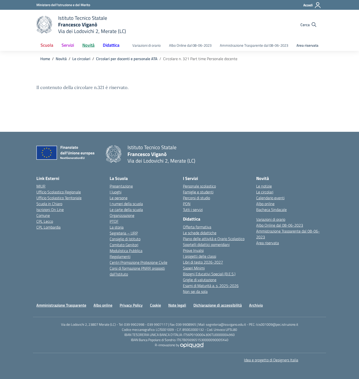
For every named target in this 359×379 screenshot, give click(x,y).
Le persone (118, 198)
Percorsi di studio (196, 198)
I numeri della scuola (126, 204)
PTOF (114, 221)
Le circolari (264, 192)
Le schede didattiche (199, 233)
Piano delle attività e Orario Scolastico (213, 239)
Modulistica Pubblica (126, 251)
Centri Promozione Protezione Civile (138, 262)
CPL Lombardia (48, 227)
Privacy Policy (131, 305)
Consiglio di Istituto (125, 239)
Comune (43, 215)
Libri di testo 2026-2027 (203, 262)
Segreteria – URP (124, 233)
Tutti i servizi (193, 209)
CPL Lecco (44, 221)
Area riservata (307, 45)
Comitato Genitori (124, 245)
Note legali (177, 305)
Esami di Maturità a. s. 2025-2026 (211, 286)
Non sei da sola (195, 291)
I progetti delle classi (199, 256)
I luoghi (115, 192)
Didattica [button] (111, 45)
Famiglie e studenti (198, 192)
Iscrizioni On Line (50, 209)
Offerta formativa (197, 227)
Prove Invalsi (193, 250)
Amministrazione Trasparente (61, 305)
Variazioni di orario (146, 45)
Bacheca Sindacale (271, 209)
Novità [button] (88, 45)
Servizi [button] (68, 45)
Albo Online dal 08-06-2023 (190, 45)
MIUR (40, 186)
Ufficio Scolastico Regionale (58, 192)
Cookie (155, 305)
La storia (117, 227)
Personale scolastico (199, 186)
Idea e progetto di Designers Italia (271, 360)
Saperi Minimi (194, 268)
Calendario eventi (270, 198)
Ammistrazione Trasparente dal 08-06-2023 (254, 45)
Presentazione (121, 186)
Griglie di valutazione (199, 280)
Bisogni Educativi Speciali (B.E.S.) (209, 274)
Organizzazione (122, 215)
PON (186, 204)
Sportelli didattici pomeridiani (206, 244)
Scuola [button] (47, 45)
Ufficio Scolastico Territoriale (59, 198)
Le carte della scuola (126, 209)
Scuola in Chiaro (49, 204)
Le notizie (264, 186)
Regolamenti (120, 256)
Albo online (265, 204)
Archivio (256, 305)
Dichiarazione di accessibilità (217, 305)
